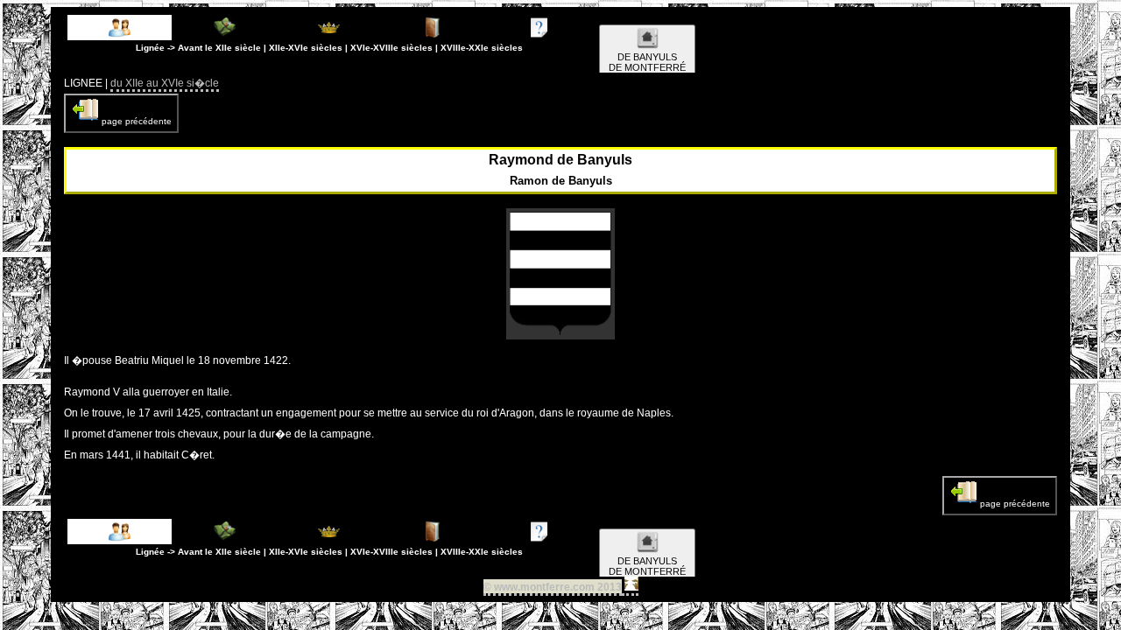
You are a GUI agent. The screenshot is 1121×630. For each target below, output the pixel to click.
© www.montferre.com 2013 (552, 587)
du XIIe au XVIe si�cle (164, 83)
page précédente (135, 121)
